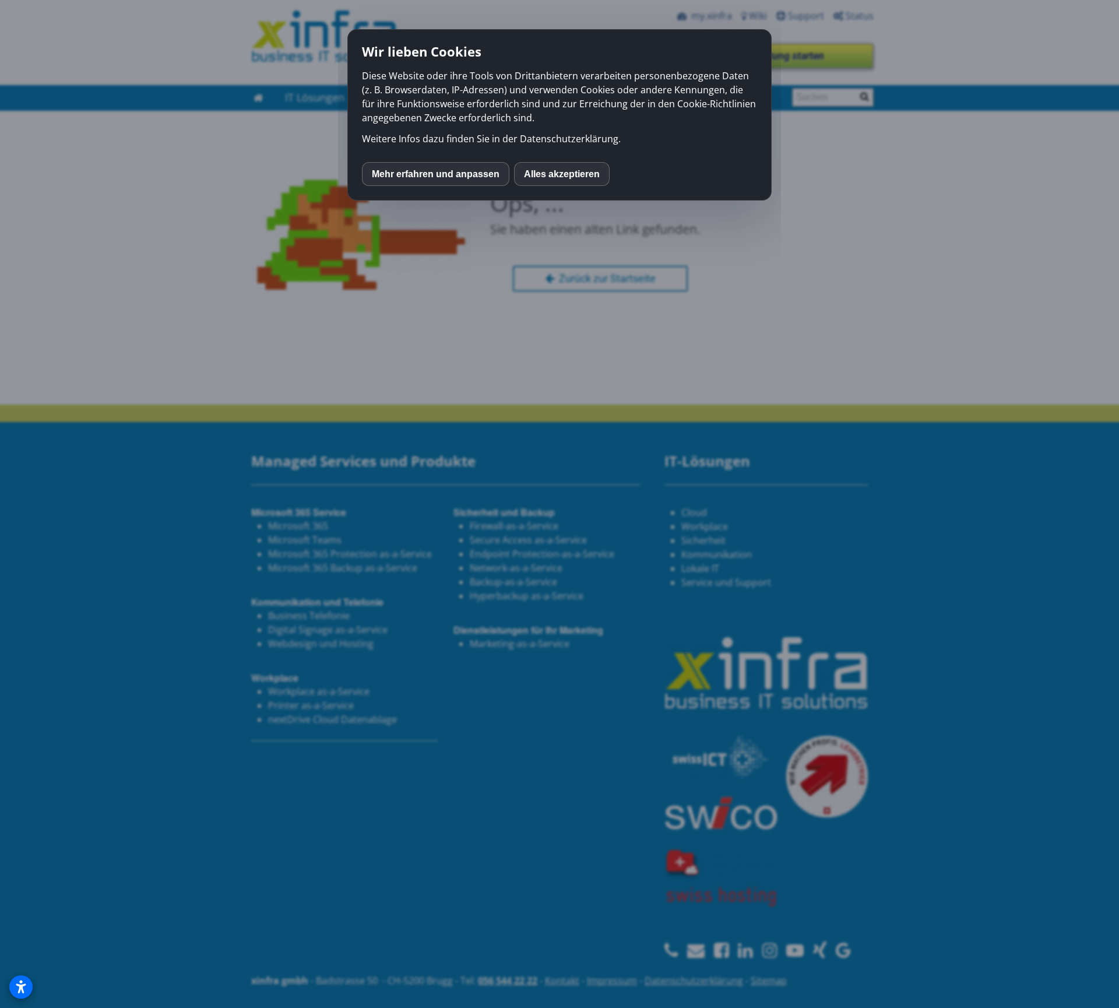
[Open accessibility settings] (21, 987)
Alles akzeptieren (562, 174)
